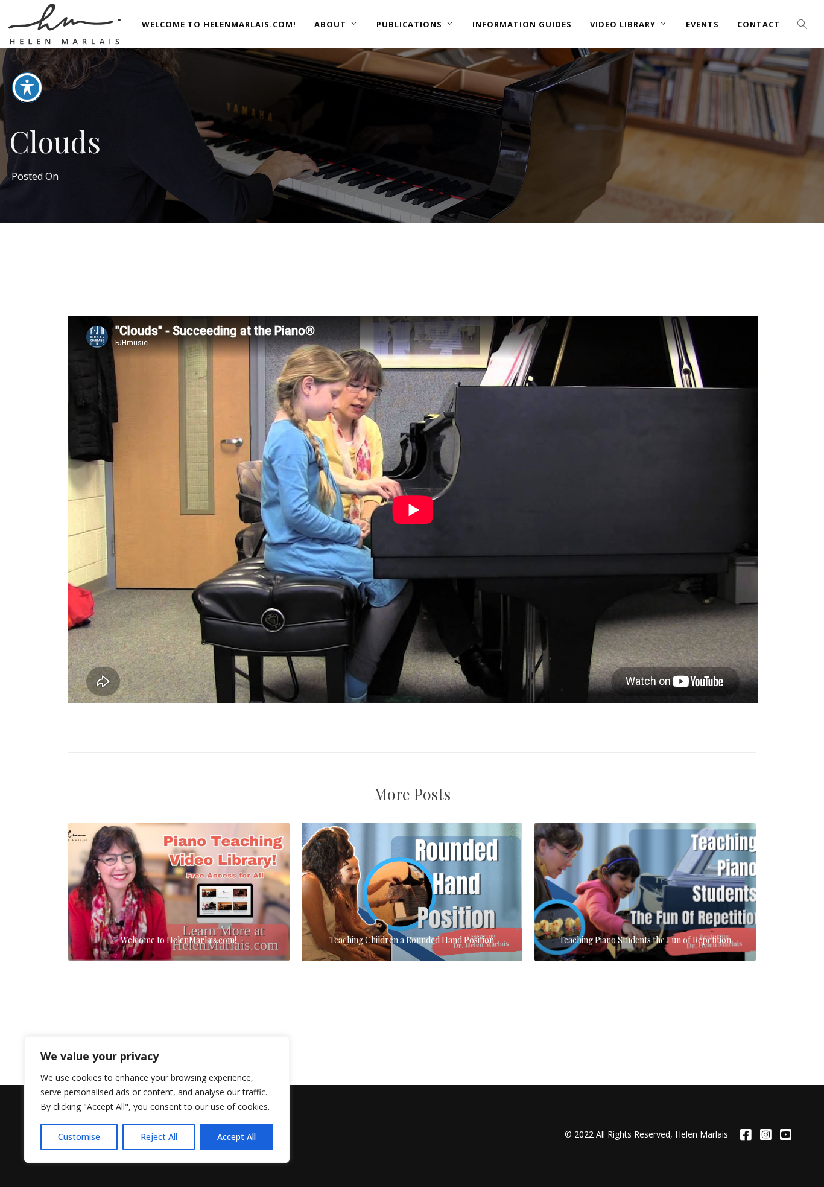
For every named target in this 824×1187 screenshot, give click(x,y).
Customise (79, 1136)
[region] (157, 1099)
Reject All (159, 1136)
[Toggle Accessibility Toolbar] (27, 87)
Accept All (236, 1136)
